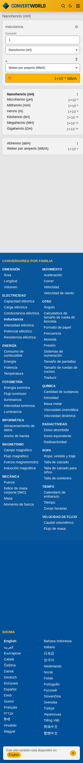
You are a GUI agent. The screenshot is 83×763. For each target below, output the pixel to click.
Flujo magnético (16, 456)
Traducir (50, 378)
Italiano (49, 647)
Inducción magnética (20, 468)
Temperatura (13, 373)
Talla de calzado (56, 462)
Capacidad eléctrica (19, 301)
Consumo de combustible (14, 353)
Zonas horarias (55, 508)
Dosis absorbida (56, 430)
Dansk (9, 671)
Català (9, 659)
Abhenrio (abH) (18, 143)
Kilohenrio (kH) (18, 117)
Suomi (9, 701)
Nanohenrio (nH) (20, 94)
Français (10, 707)
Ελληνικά (11, 683)
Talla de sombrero (57, 478)
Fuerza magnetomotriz (21, 462)
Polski (48, 678)
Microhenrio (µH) (20, 99)
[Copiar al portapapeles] (9, 78)
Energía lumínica (17, 388)
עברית (8, 713)
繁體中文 (51, 733)
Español (10, 689)
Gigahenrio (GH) (19, 128)
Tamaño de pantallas (60, 361)
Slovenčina (52, 696)
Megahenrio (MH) (20, 123)
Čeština (10, 665)
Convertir (11, 33)
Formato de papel (57, 327)
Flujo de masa (55, 529)
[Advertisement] (41, 202)
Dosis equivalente (57, 436)
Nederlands (53, 666)
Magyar (9, 731)
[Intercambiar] (76, 59)
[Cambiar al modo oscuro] (70, 5)
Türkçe (49, 708)
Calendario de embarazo (54, 494)
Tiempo (49, 502)
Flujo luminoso (15, 394)
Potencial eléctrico (18, 331)
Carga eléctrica (15, 307)
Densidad (51, 398)
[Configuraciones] (76, 26)
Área (7, 275)
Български (12, 653)
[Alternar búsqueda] (63, 5)
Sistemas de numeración (53, 353)
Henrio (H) (15, 111)
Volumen (10, 287)
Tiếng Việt (51, 720)
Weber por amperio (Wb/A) (27, 148)
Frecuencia (52, 333)
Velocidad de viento (59, 293)
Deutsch (10, 677)
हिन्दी (7, 719)
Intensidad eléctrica (19, 325)
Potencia (10, 367)
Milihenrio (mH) (18, 105)
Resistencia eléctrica (20, 337)
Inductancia (13, 319)
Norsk (48, 672)
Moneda (50, 339)
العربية (8, 647)
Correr (49, 281)
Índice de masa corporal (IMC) (15, 490)
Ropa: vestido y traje (59, 456)
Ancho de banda (16, 436)
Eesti (8, 695)
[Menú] (78, 5)
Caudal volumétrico (59, 523)
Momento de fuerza (19, 504)
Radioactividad (55, 442)
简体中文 (51, 727)
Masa (8, 498)
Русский (50, 690)
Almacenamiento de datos (19, 428)
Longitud (10, 281)
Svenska (50, 702)
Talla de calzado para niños (60, 470)
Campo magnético (18, 450)
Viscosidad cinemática (61, 410)
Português (52, 684)
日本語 (49, 653)
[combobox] (39, 50)
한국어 (49, 660)
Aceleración (53, 275)
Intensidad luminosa (19, 406)
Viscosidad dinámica (59, 416)
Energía (10, 361)
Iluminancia (12, 400)
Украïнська (52, 714)
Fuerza (9, 482)
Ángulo (49, 307)
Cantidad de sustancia (61, 392)
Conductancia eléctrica (21, 313)
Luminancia (13, 412)
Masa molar (53, 404)
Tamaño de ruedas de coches (60, 370)
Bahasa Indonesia (58, 641)
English (14, 754)
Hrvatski (10, 725)
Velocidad (51, 287)
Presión (50, 345)
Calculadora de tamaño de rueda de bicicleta (59, 317)
